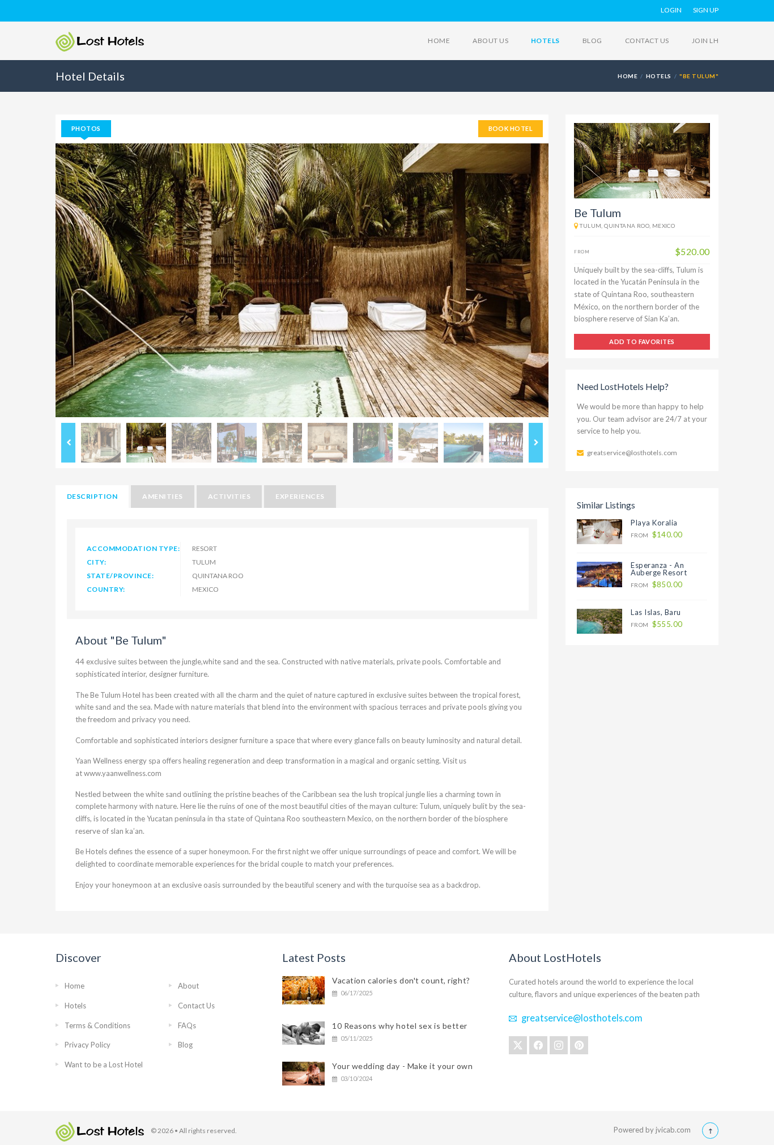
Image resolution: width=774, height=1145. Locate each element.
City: (96, 562)
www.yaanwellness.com (122, 773)
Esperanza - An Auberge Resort (659, 569)
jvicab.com (673, 1129)
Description (92, 496)
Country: (106, 589)
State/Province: (120, 575)
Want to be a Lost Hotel (104, 1064)
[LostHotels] (100, 42)
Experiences (299, 496)
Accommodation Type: (133, 548)
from (656, 534)
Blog (592, 40)
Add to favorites (641, 341)
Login (671, 10)
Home (439, 40)
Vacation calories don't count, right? (401, 980)
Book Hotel (510, 128)
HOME (627, 76)
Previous (68, 443)
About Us (490, 40)
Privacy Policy (87, 1044)
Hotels (545, 40)
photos (86, 128)
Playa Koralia (654, 522)
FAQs (187, 1025)
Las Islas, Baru (656, 612)
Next (536, 443)
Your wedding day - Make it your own (402, 1066)
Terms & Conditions (97, 1025)
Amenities (162, 496)
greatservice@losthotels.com (632, 452)
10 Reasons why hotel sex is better (399, 1025)
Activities (229, 496)
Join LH (705, 40)
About (188, 985)
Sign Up (705, 10)
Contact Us (647, 40)
